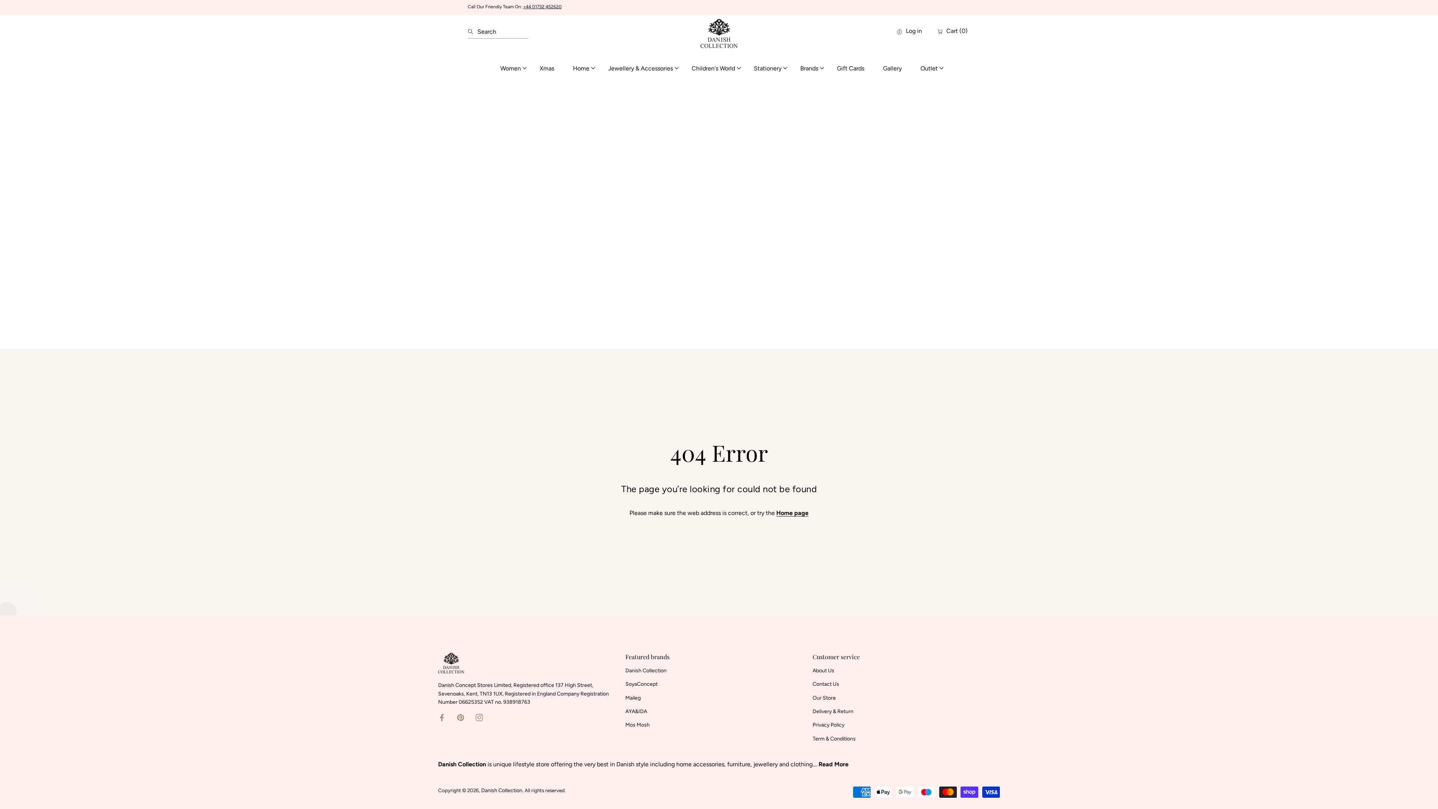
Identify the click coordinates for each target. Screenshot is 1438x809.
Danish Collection (501, 790)
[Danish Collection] (719, 31)
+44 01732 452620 (542, 6)
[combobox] (498, 32)
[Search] (472, 32)
